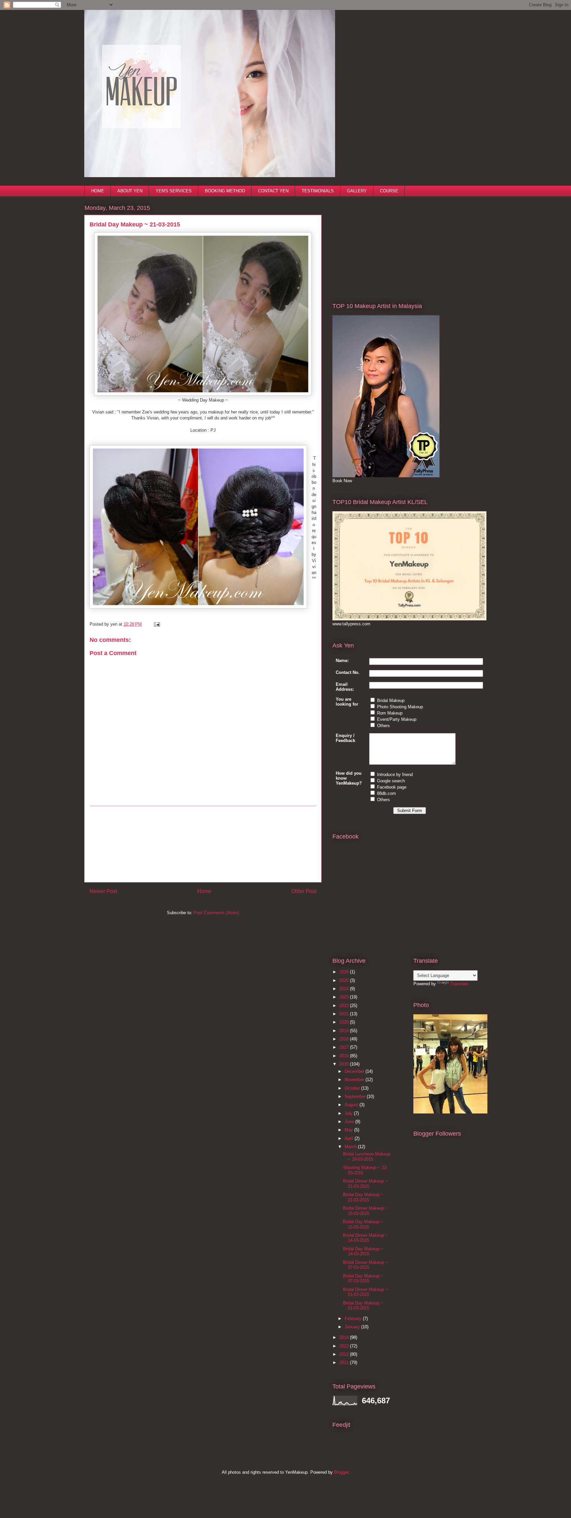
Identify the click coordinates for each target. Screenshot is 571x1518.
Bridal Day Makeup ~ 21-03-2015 (363, 1197)
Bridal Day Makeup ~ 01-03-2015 (363, 1306)
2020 (344, 1022)
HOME (97, 190)
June (350, 1121)
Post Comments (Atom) (216, 912)
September (356, 1096)
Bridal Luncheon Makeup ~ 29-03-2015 (366, 1156)
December (355, 1071)
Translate (459, 983)
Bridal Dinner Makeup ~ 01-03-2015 (365, 1292)
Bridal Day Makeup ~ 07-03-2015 (363, 1278)
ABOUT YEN (129, 190)
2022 (344, 1005)
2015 (344, 1064)
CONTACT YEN (273, 190)
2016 (344, 1055)
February (354, 1318)
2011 (344, 1362)
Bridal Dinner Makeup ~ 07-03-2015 (365, 1265)
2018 (344, 1038)
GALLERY (357, 190)
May (349, 1129)
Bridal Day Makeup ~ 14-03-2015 (363, 1251)
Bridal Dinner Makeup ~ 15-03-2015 (365, 1211)
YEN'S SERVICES (174, 190)
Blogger (341, 1472)
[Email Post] (156, 624)
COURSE (389, 190)
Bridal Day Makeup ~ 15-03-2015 (363, 1224)
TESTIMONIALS (318, 190)
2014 (344, 1337)
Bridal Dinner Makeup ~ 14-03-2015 (365, 1238)
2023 (344, 996)
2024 (344, 988)
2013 (344, 1345)
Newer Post (103, 891)
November (355, 1079)
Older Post (303, 891)
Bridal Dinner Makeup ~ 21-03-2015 (365, 1184)
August (352, 1104)
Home (204, 891)
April (350, 1138)
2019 (344, 1030)
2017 (344, 1047)
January (353, 1326)
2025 (344, 980)
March (351, 1146)
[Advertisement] (203, 844)
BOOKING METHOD (225, 190)
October (353, 1088)
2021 (344, 1013)
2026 (344, 971)
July (349, 1113)
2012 (344, 1354)
